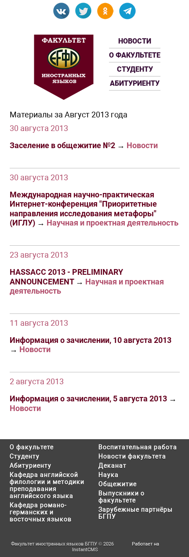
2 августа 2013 (37, 381)
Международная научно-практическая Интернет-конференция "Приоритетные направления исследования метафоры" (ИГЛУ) (83, 209)
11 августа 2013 (39, 323)
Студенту (135, 69)
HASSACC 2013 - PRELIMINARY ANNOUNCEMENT (66, 276)
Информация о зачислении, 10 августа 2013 (90, 340)
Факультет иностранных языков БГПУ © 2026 (62, 544)
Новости (134, 41)
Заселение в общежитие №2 (62, 145)
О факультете (134, 55)
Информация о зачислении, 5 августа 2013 (88, 398)
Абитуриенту (135, 83)
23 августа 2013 (39, 254)
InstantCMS (85, 550)
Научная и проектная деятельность (112, 222)
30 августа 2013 (39, 128)
